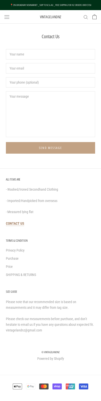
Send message (50, 148)
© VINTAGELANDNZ (50, 352)
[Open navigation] (6, 16)
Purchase (12, 258)
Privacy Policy (15, 250)
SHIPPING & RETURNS (21, 275)
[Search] (86, 17)
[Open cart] (94, 16)
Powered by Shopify (50, 359)
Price (9, 267)
